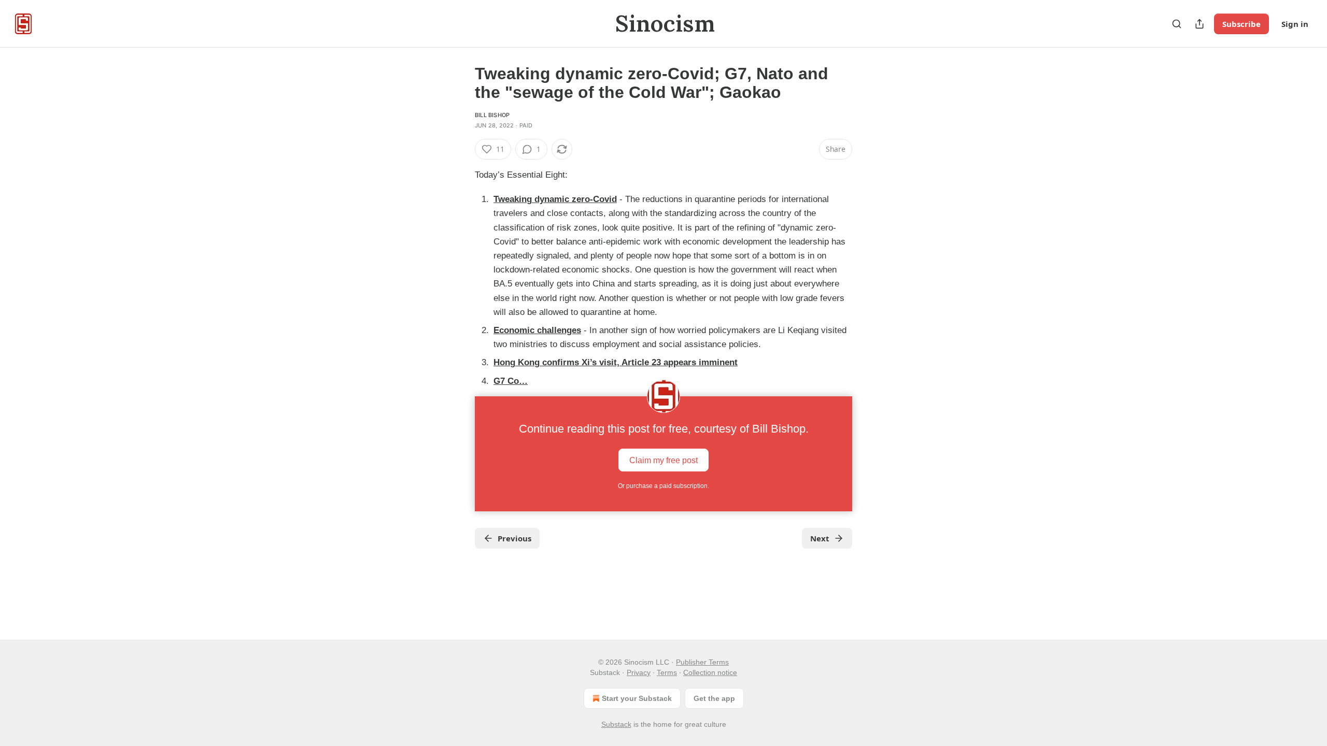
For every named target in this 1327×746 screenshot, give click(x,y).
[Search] (1176, 23)
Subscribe (1241, 24)
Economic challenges (537, 330)
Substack (616, 724)
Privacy (639, 672)
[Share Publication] (1199, 23)
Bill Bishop (492, 115)
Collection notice (710, 672)
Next (819, 538)
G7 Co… (510, 381)
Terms (667, 672)
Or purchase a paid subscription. (663, 486)
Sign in (1294, 24)
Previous (514, 538)
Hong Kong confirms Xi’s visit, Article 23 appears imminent (615, 362)
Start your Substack (637, 698)
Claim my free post (663, 459)
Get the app (714, 698)
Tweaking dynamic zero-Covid (555, 199)
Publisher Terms (702, 662)
